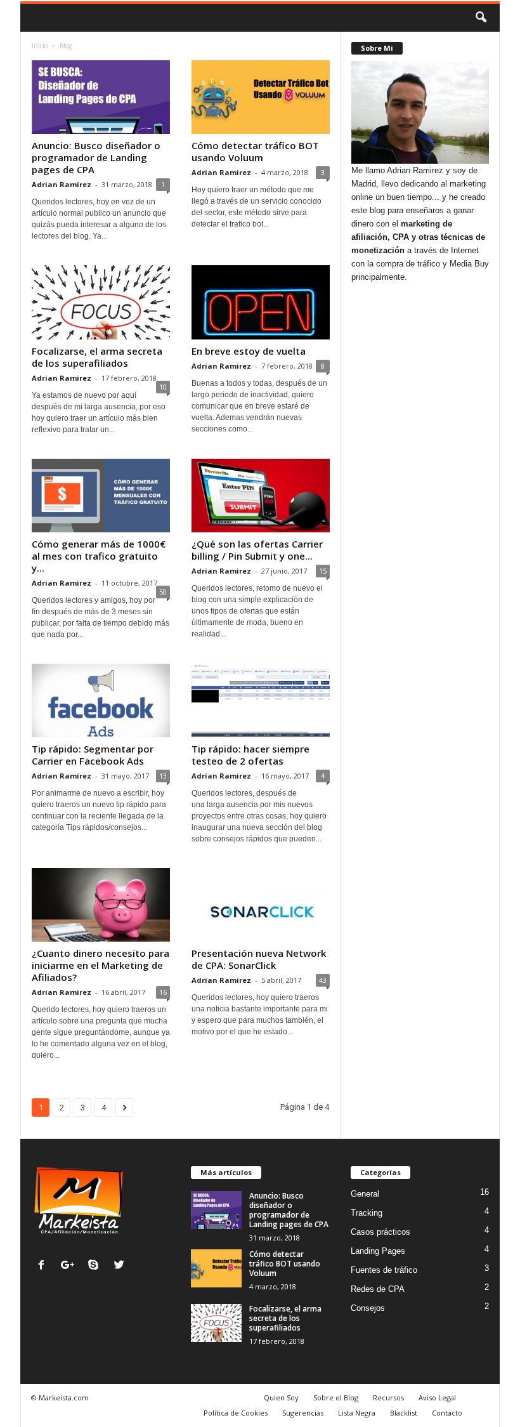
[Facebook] (44, 1266)
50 (163, 591)
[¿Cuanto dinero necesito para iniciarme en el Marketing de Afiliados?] (101, 905)
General (365, 1194)
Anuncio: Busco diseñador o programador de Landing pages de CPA (96, 157)
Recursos (388, 1397)
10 (163, 386)
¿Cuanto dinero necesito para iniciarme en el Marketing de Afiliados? (100, 965)
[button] (481, 18)
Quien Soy (281, 1397)
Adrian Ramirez (61, 184)
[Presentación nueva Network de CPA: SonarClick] (261, 905)
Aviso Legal (437, 1397)
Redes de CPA (378, 1289)
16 (163, 992)
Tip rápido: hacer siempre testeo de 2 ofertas (250, 754)
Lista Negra (356, 1412)
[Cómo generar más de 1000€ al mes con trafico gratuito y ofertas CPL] (101, 495)
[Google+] (70, 1266)
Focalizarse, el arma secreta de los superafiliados (97, 357)
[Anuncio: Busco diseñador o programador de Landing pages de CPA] (101, 97)
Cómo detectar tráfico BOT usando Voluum (255, 151)
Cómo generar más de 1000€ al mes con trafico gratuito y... (99, 555)
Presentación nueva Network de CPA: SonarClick (259, 959)
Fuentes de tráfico (384, 1270)
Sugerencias (302, 1412)
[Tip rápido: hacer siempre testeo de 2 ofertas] (261, 700)
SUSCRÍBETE (420, 611)
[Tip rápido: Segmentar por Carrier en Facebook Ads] (101, 700)
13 (163, 775)
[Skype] (96, 1266)
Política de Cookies (236, 1412)
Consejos (368, 1308)
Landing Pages (378, 1251)
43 (323, 980)
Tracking (366, 1213)
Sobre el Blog (335, 1397)
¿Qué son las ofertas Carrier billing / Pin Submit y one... (257, 549)
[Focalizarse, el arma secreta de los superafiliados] (101, 302)
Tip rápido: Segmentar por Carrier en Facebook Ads (92, 754)
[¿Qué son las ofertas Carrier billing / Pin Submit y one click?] (261, 495)
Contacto (447, 1412)
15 (323, 570)
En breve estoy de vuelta (249, 351)
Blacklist (403, 1412)
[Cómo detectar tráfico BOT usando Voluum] (261, 97)
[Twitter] (121, 1266)
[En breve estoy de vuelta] (261, 302)
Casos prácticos (380, 1232)
